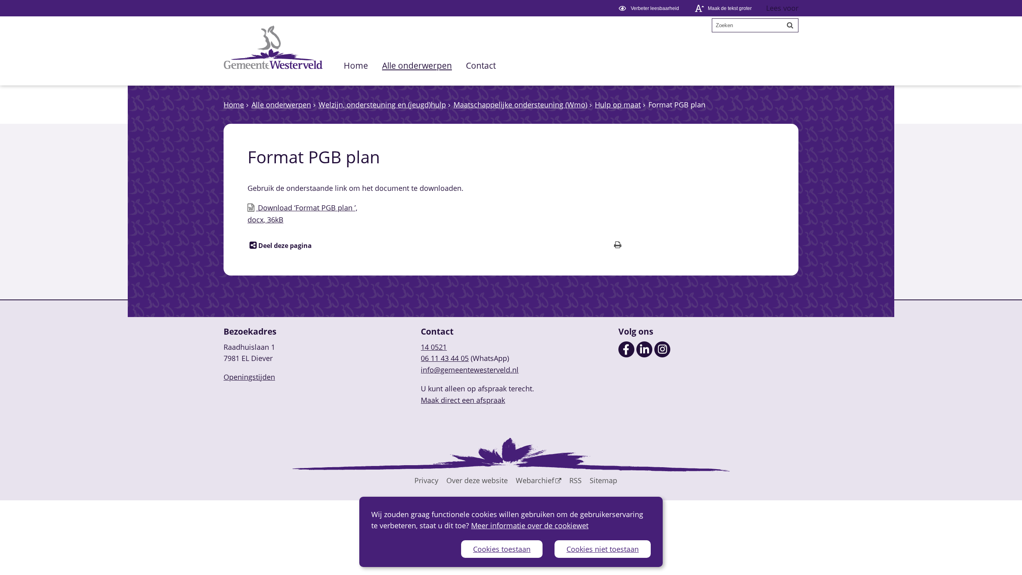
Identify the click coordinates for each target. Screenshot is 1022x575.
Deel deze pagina (284, 245)
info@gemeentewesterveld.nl (470, 370)
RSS (575, 480)
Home (356, 65)
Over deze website (477, 480)
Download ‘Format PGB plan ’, (302, 213)
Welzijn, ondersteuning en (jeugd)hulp (382, 104)
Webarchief (535, 480)
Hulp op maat (618, 104)
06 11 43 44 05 (445, 358)
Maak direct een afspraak (463, 400)
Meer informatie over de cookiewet (529, 525)
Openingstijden (249, 377)
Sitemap (603, 480)
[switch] (650, 8)
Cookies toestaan (502, 549)
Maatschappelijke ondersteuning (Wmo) (520, 104)
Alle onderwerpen (417, 65)
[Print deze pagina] (618, 246)
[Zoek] (790, 25)
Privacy (426, 480)
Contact (481, 65)
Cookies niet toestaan (602, 549)
